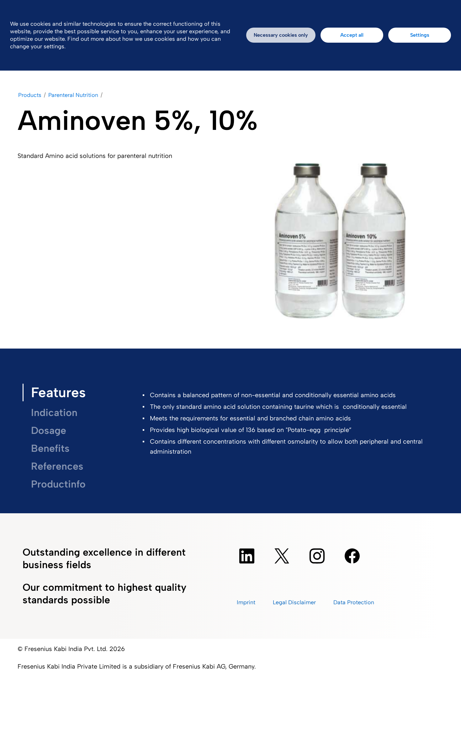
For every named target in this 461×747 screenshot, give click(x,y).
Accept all (351, 35)
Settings (419, 35)
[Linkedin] (247, 556)
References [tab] (57, 466)
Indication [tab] (54, 413)
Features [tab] (58, 392)
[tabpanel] (286, 424)
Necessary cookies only (281, 35)
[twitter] (282, 556)
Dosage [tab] (48, 430)
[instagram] (317, 556)
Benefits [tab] (50, 448)
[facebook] (352, 556)
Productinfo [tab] (58, 484)
